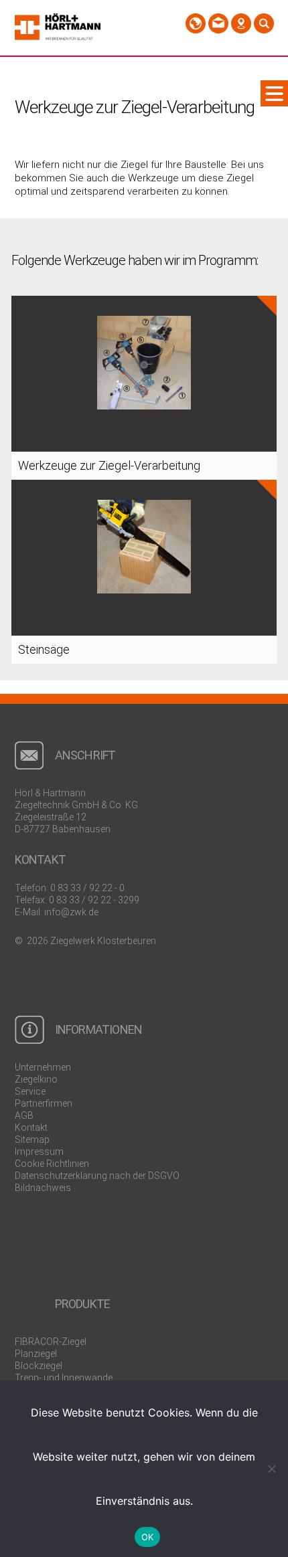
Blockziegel (38, 1365)
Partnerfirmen (43, 1103)
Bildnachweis (43, 1187)
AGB (24, 1115)
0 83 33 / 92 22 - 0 (87, 888)
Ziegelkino (36, 1079)
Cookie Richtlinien (52, 1163)
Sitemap (32, 1139)
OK (147, 1537)
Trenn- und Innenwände (64, 1377)
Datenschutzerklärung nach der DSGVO (97, 1175)
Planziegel (36, 1353)
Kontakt (31, 1127)
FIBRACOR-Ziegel (50, 1341)
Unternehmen (43, 1067)
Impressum (39, 1151)
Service (30, 1091)
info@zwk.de (71, 912)
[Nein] (271, 1468)
